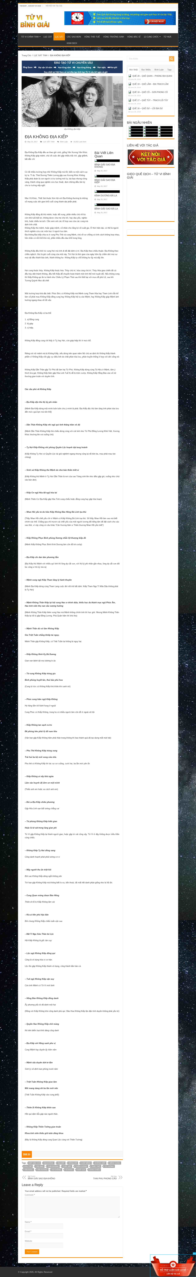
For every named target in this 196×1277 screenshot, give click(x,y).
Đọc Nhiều (146, 70)
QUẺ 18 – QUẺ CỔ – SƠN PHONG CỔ (150, 92)
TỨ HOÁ (167, 37)
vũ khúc (69, 1170)
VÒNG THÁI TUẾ (92, 37)
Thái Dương (53, 1166)
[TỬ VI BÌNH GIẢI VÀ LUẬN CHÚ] (35, 20)
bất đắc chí (34, 1163)
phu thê (28, 1166)
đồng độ (73, 1163)
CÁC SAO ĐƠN (74, 37)
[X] (194, 1254)
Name (28, 1222)
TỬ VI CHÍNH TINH (30, 37)
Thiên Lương (81, 1166)
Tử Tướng (109, 1166)
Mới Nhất (133, 70)
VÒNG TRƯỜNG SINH (113, 37)
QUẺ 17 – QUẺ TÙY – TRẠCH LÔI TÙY (150, 100)
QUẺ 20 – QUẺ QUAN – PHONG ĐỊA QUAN (152, 76)
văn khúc (28, 1170)
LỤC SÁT (59, 37)
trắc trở (95, 1166)
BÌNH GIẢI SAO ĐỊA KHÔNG (104, 165)
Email (28, 1231)
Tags (169, 70)
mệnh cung (115, 1163)
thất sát (67, 1166)
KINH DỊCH (72, 43)
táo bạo (39, 1166)
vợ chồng (56, 1170)
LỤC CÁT (47, 37)
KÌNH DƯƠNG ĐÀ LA (105, 195)
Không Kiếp (100, 1163)
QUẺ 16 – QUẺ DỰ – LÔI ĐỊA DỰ (147, 108)
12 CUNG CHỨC (151, 37)
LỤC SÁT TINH (40, 55)
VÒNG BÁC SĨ (133, 37)
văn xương (42, 1170)
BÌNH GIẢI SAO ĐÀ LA (106, 208)
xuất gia (81, 1170)
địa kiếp (61, 1163)
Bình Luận (64, 142)
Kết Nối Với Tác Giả (54, 6)
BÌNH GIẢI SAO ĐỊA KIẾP (104, 181)
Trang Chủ (26, 55)
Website (28, 1241)
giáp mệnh (86, 1163)
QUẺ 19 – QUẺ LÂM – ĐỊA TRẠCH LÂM (150, 84)
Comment (30, 1195)
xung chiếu (94, 1170)
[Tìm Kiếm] (171, 58)
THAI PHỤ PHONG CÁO (105, 1177)
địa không (48, 1163)
